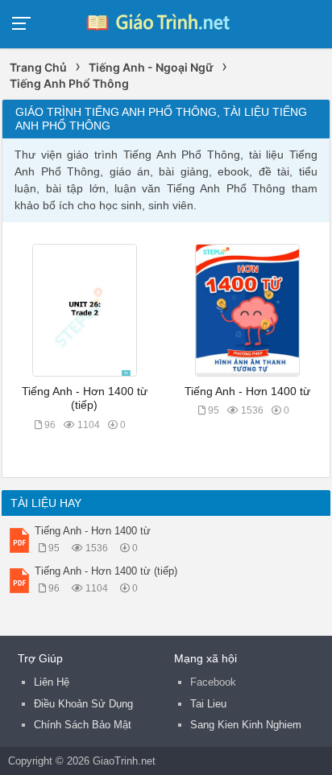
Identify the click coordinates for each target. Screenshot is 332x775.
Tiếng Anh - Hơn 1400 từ (247, 391)
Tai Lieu (208, 704)
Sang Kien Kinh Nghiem (245, 725)
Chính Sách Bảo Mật (82, 725)
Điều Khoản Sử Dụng (83, 704)
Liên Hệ (51, 682)
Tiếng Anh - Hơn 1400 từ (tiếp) (106, 571)
